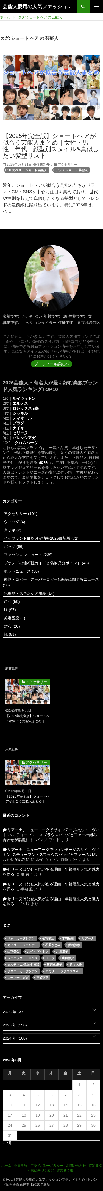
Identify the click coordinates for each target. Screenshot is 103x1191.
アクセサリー (67, 164)
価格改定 (48, 938)
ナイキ (18, 428)
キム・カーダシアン (21, 938)
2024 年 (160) (15, 1038)
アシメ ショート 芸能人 (72, 170)
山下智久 (13, 951)
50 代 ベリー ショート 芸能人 (27, 170)
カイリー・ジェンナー (22, 945)
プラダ (18, 423)
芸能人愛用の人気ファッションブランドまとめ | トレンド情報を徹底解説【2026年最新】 (40, 6)
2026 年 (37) (14, 1012)
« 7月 (7, 1143)
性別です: (77, 316)
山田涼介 (68, 958)
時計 (11, 601)
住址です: (66, 322)
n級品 (42, 462)
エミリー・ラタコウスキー (63, 971)
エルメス (20, 403)
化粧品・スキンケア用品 (28, 593)
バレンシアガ (24, 438)
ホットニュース (21, 571)
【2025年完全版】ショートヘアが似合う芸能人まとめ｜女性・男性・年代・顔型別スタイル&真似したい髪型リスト (51, 146)
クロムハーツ (26, 443)
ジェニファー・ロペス (22, 958)
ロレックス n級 (26, 408)
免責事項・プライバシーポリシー (38, 1165)
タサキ (12, 530)
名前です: (11, 316)
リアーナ (88, 938)
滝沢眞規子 (54, 964)
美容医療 (14, 618)
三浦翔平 (42, 977)
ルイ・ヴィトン (37, 951)
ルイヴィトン (24, 398)
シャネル (20, 413)
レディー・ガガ (18, 977)
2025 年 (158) (15, 1025)
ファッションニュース (28, 555)
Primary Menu (96, 6)
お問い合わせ (76, 1165)
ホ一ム (6, 1165)
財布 (11, 626)
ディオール (22, 418)
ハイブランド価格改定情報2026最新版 (41, 538)
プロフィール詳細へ (51, 364)
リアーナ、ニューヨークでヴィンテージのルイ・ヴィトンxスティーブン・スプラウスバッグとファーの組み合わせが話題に (51, 835)
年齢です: (52, 316)
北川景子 (62, 951)
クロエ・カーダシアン (22, 971)
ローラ (49, 958)
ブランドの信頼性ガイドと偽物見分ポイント (46, 563)
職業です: (11, 322)
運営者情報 (65, 1170)
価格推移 (74, 945)
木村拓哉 (68, 938)
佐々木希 (76, 964)
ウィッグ (14, 522)
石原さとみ (52, 945)
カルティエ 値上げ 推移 (23, 964)
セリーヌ (20, 433)
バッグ (13, 546)
